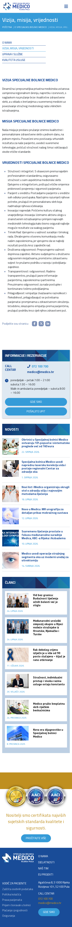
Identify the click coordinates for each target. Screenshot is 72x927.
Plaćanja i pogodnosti (15, 910)
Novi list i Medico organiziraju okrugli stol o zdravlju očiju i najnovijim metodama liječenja (45, 490)
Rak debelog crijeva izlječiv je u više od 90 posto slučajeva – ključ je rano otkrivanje (49, 655)
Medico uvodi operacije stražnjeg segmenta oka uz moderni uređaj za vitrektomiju (45, 557)
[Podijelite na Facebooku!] (34, 323)
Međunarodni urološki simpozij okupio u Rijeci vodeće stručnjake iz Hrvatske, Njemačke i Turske (48, 627)
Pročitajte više (36, 838)
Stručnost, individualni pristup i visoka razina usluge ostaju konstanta (49, 681)
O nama (7, 42)
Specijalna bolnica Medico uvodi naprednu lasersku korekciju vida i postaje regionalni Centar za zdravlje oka (44, 467)
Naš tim (43, 868)
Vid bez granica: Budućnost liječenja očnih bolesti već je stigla (45, 600)
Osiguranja (8, 916)
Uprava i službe (12, 54)
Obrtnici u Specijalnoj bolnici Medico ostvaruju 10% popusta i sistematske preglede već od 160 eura (46, 443)
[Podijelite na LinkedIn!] (47, 323)
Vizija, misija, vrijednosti (18, 48)
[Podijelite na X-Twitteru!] (41, 323)
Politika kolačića (11, 894)
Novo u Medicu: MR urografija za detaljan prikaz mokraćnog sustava (45, 511)
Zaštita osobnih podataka (17, 889)
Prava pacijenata (12, 900)
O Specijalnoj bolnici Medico (30, 27)
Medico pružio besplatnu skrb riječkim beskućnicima (49, 707)
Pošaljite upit (36, 411)
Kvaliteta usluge (13, 60)
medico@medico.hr (40, 372)
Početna (7, 27)
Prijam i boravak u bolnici (16, 905)
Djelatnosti (46, 862)
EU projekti (45, 875)
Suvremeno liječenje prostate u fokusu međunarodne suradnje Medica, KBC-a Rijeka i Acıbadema (44, 535)
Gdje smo (36, 401)
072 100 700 (40, 366)
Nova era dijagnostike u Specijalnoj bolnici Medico (48, 733)
